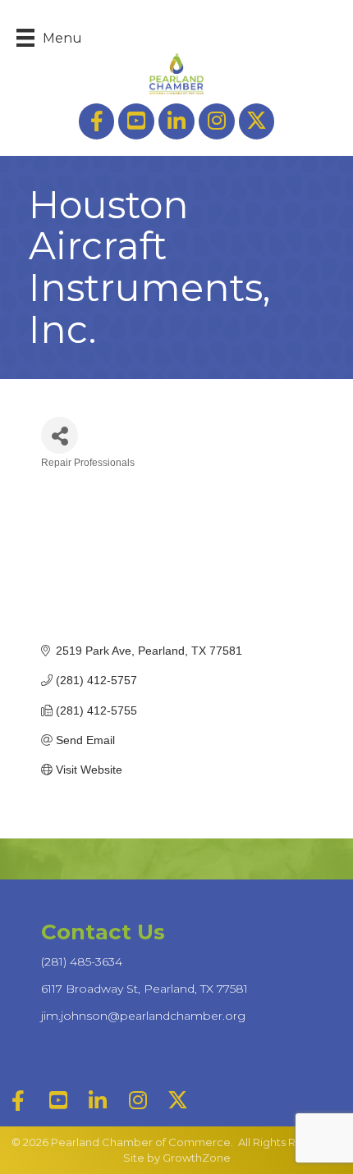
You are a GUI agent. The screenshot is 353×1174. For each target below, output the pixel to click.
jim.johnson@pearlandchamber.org (143, 1015)
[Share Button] (59, 435)
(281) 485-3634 (81, 961)
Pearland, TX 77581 (144, 988)
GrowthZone (197, 1157)
